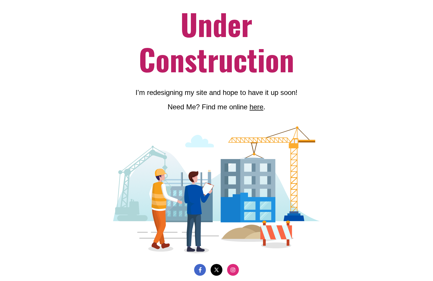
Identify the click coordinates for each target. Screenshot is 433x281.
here (256, 107)
